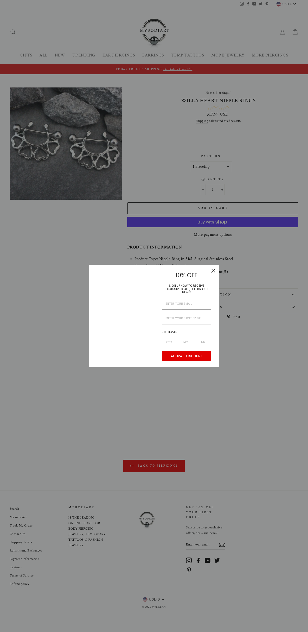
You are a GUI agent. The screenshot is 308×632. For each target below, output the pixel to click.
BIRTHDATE (169, 332)
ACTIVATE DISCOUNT (186, 356)
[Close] (213, 270)
